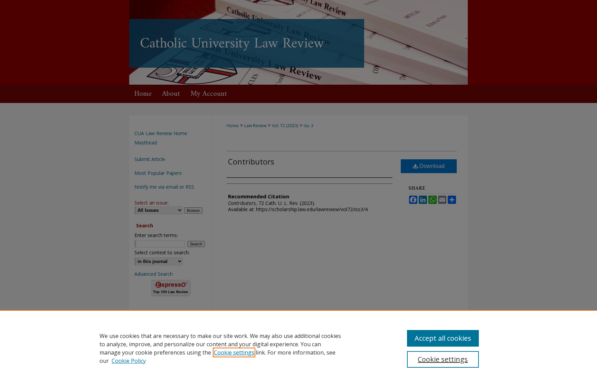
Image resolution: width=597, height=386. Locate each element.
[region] (298, 348)
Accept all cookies (443, 338)
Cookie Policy (129, 361)
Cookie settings (234, 352)
